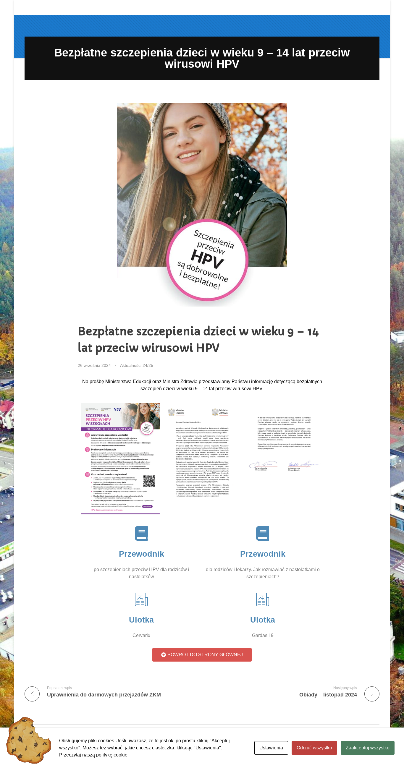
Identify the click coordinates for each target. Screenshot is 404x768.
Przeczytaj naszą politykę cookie (93, 754)
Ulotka (141, 619)
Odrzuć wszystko (314, 747)
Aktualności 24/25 (136, 365)
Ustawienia (271, 747)
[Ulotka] (141, 599)
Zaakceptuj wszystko (368, 747)
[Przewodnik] (141, 533)
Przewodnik (141, 554)
